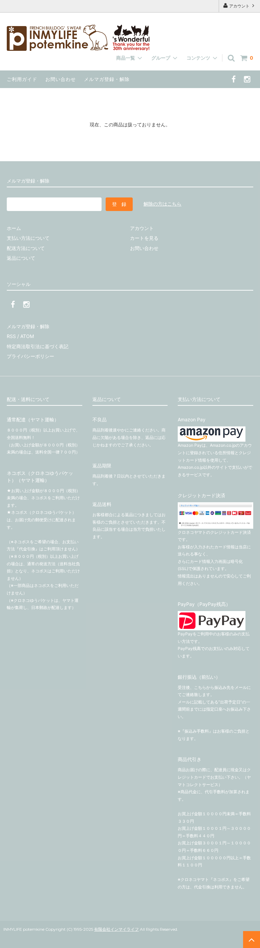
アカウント (239, 5)
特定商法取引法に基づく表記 (37, 346)
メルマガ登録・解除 (107, 79)
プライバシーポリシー (30, 356)
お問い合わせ (60, 79)
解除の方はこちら (162, 204)
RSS (11, 336)
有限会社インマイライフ (116, 929)
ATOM (27, 336)
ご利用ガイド (22, 79)
